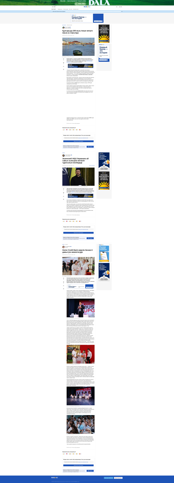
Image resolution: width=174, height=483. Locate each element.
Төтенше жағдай (65, 9)
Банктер (66, 244)
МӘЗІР (54, 6)
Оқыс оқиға (53, 9)
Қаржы (63, 244)
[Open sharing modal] (63, 66)
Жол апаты (70, 9)
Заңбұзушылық (60, 9)
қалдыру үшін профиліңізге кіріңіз (83, 229)
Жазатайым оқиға (75, 9)
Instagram (90, 146)
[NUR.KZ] (87, 7)
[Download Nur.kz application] (87, 2)
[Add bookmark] (63, 69)
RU (116, 6)
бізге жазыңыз (77, 123)
